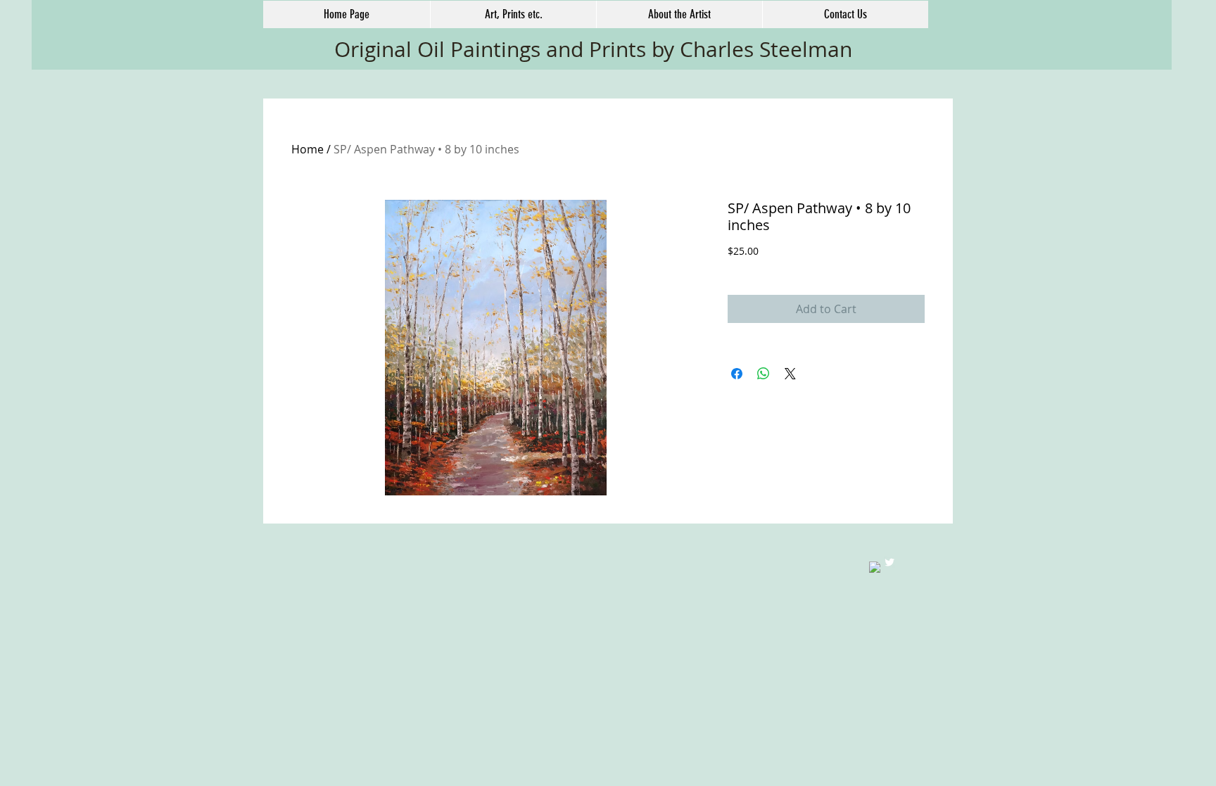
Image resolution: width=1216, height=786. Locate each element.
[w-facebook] (874, 567)
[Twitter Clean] (889, 562)
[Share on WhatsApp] (763, 373)
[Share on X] (790, 373)
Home (307, 149)
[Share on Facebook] (736, 373)
